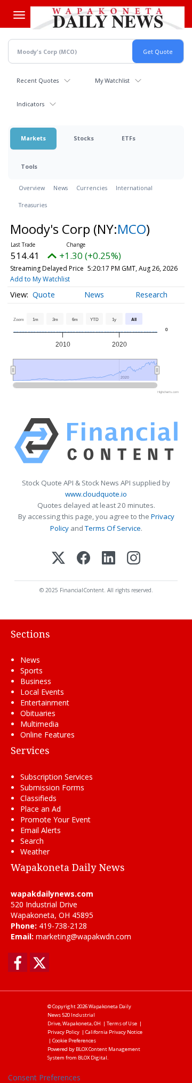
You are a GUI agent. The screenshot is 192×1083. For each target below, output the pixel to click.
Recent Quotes (38, 80)
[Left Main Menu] (19, 14)
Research (151, 294)
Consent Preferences (44, 1077)
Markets (33, 138)
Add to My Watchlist (40, 279)
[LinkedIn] (108, 559)
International (134, 188)
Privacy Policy (63, 1032)
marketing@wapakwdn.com (83, 936)
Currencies (91, 188)
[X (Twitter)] (58, 559)
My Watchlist (112, 80)
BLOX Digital (92, 1057)
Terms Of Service (113, 528)
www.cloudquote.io (96, 494)
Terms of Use (122, 1023)
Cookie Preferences (74, 1040)
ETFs (128, 138)
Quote (44, 294)
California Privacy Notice (113, 1032)
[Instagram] (134, 559)
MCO (131, 229)
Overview (32, 188)
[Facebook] (83, 559)
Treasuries (33, 205)
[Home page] (107, 17)
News (60, 188)
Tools (29, 166)
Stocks (84, 138)
